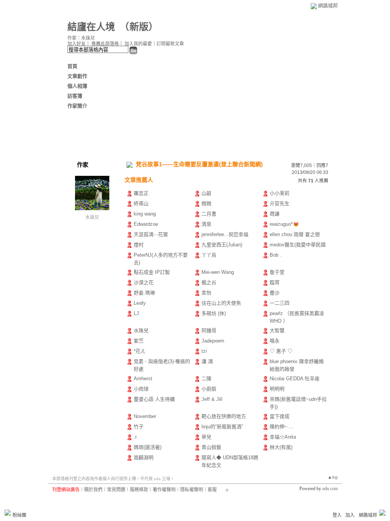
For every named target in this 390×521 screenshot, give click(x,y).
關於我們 (93, 489)
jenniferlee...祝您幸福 (224, 234)
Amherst (143, 378)
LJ (136, 313)
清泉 (206, 224)
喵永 (275, 341)
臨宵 (275, 282)
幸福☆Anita (283, 437)
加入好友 (76, 44)
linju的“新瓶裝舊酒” (222, 426)
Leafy (140, 303)
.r (135, 437)
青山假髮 (211, 447)
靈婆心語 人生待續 (154, 399)
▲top (333, 477)
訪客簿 (74, 96)
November (145, 416)
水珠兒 (92, 217)
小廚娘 (208, 389)
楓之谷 (208, 282)
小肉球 (141, 389)
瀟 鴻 (207, 361)
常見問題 (116, 489)
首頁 (72, 66)
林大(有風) (281, 447)
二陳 (206, 378)
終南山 (141, 203)
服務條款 (139, 489)
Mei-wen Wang (217, 272)
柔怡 (206, 293)
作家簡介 (77, 106)
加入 (350, 515)
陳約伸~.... (282, 426)
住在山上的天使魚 (221, 303)
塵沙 (275, 293)
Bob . (275, 255)
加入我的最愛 (138, 44)
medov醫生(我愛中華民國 (298, 245)
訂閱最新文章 (170, 44)
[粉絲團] (8, 513)
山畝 (206, 193)
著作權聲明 (164, 489)
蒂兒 (206, 437)
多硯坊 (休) (213, 313)
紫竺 (139, 341)
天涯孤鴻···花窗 (151, 234)
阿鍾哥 (208, 330)
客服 (212, 489)
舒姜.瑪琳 (144, 293)
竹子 (139, 426)
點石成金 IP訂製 (152, 272)
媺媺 (206, 203)
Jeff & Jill (211, 399)
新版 (139, 27)
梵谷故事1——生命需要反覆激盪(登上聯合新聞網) (199, 164)
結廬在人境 (91, 27)
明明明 (277, 389)
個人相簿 (77, 86)
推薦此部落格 (105, 44)
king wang (145, 214)
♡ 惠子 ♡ (281, 351)
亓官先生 (279, 203)
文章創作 (77, 76)
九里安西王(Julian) (221, 245)
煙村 (139, 245)
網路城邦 (328, 5)
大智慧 (277, 330)
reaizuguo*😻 (284, 224)
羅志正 (141, 193)
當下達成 (279, 416)
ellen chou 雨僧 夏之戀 (295, 234)
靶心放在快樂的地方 (223, 416)
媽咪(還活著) (147, 447)
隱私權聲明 (191, 489)
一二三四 (279, 303)
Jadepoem (212, 341)
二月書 (208, 214)
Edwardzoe (146, 224)
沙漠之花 (143, 282)
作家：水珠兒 (81, 38)
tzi (204, 351)
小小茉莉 (279, 193)
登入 (337, 515)
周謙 (275, 214)
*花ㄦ (139, 351)
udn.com (330, 488)
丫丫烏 (208, 255)
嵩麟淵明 (143, 457)
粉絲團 (19, 515)
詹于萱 (277, 272)
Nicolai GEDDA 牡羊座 (295, 378)
